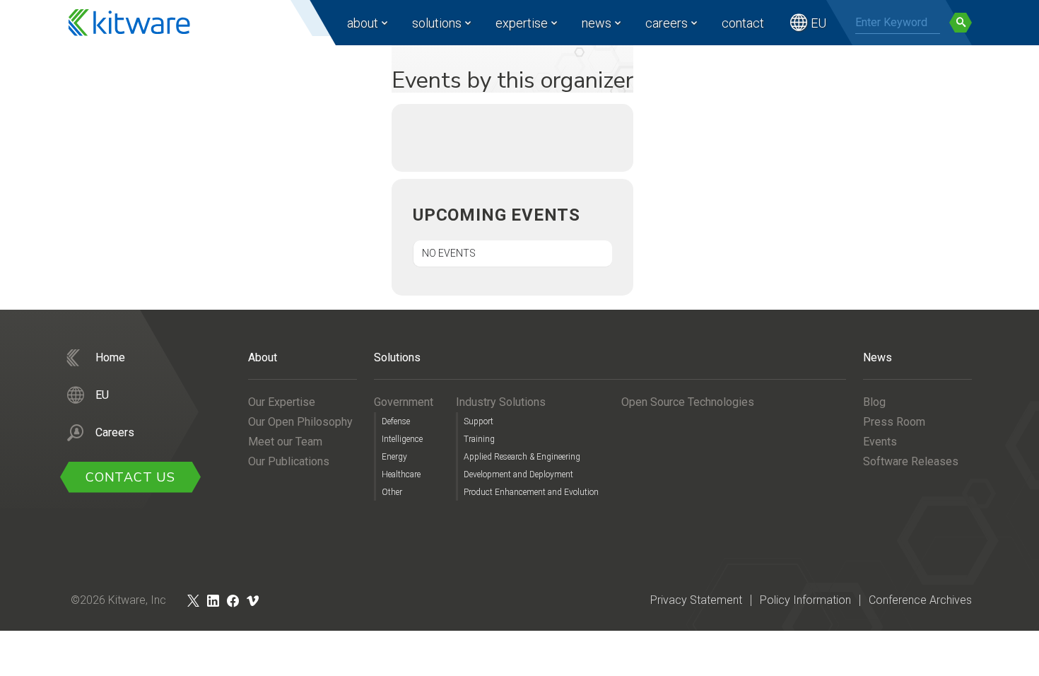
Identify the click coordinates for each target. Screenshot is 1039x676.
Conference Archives (920, 600)
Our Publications (288, 461)
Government (403, 402)
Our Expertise (281, 402)
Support (478, 421)
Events (880, 441)
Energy (394, 457)
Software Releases (910, 461)
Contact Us (130, 477)
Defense (396, 421)
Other (392, 492)
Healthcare (401, 474)
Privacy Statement (696, 600)
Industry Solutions (501, 402)
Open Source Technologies (687, 402)
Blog (874, 402)
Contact (743, 23)
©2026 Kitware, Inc (118, 600)
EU (818, 23)
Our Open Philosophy (300, 422)
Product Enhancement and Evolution (531, 492)
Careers (666, 23)
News (596, 23)
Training (479, 439)
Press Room (894, 422)
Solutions (437, 23)
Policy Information (805, 600)
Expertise (521, 23)
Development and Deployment (518, 474)
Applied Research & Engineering (522, 457)
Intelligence (402, 439)
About (362, 23)
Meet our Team (285, 441)
